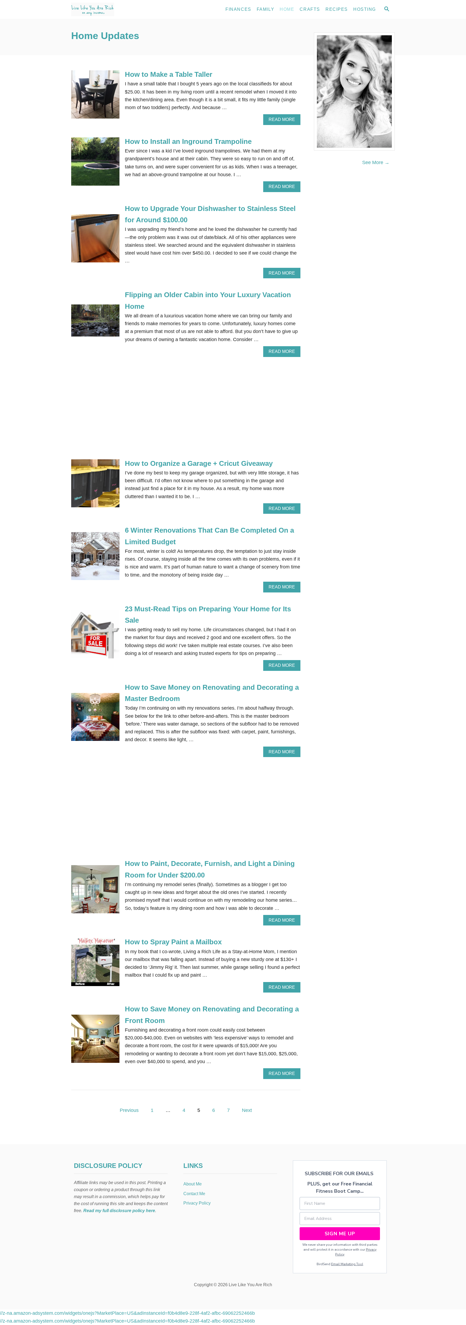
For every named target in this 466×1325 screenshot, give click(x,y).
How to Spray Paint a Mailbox (173, 942)
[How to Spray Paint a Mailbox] (95, 964)
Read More (284, 121)
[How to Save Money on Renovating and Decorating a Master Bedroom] (95, 719)
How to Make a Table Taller (168, 74)
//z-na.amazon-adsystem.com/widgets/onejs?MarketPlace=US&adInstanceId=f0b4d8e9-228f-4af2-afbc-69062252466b (127, 1313)
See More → (375, 162)
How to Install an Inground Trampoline (188, 141)
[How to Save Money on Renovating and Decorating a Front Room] (95, 1041)
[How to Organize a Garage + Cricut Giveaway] (95, 485)
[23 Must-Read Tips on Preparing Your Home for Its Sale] (95, 637)
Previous (129, 1110)
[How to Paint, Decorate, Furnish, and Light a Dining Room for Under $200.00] (95, 891)
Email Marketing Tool (347, 1264)
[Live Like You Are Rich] (119, 9)
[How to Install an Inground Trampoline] (95, 163)
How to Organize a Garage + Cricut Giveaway (199, 463)
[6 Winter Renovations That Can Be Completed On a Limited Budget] (95, 558)
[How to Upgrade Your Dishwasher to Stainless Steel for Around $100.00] (95, 240)
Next (247, 1110)
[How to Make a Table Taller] (95, 96)
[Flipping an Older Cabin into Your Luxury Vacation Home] (95, 322)
